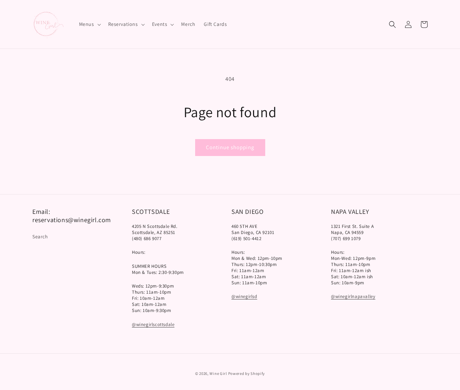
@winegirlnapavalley (353, 296)
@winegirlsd (244, 296)
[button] (89, 24)
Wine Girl (218, 373)
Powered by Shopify (246, 373)
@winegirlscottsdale (153, 324)
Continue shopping (230, 147)
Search (40, 236)
